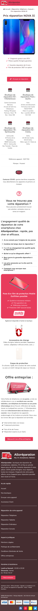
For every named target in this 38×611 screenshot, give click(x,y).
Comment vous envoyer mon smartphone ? (15, 269)
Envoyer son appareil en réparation (13, 587)
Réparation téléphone (19, 9)
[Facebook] (20, 608)
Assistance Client (7, 502)
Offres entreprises (7, 556)
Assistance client (5, 585)
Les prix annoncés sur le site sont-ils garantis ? (18, 264)
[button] (19, 240)
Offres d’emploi (15, 585)
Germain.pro (4, 597)
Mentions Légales (7, 542)
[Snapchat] (30, 608)
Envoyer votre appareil (9, 497)
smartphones (5, 465)
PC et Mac (21, 465)
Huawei (30, 9)
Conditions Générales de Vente (12, 551)
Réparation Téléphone (9, 515)
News (25, 587)
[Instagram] (25, 608)
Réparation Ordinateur (9, 524)
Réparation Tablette (8, 520)
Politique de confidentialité (10, 547)
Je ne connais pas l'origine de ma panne (20, 240)
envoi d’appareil (12, 474)
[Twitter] (35, 608)
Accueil (7, 9)
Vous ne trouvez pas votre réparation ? (19, 202)
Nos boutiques (6, 493)
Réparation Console (8, 529)
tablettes (14, 465)
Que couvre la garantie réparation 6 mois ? (18, 258)
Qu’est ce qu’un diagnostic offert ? (17, 253)
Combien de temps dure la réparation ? (19, 244)
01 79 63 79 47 (6, 573)
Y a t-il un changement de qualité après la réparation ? (19, 248)
